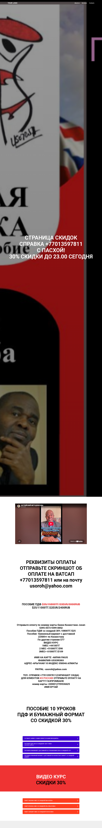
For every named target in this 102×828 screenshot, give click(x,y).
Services (84, 3)
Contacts (91, 3)
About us (77, 3)
